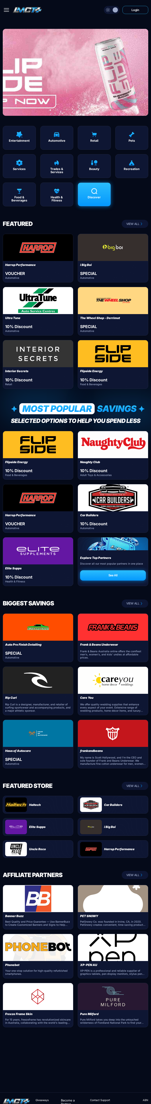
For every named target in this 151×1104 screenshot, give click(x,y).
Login (135, 10)
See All (112, 575)
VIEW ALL (132, 224)
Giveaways (42, 1100)
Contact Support (100, 1100)
